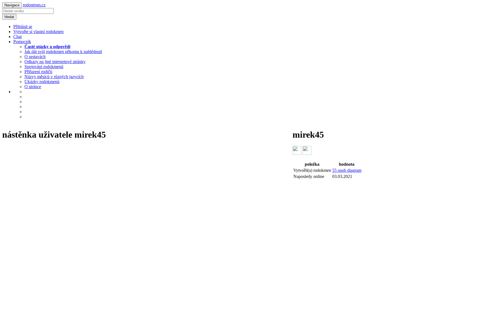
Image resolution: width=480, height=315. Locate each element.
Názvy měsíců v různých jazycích (54, 76)
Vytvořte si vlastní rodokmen (38, 31)
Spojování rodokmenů (43, 66)
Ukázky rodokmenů (41, 81)
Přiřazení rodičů (38, 71)
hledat (9, 17)
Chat (17, 36)
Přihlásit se (22, 26)
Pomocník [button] (22, 41)
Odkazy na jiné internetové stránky (55, 61)
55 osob (346, 170)
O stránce (32, 86)
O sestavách (35, 56)
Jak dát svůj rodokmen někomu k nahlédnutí (63, 51)
